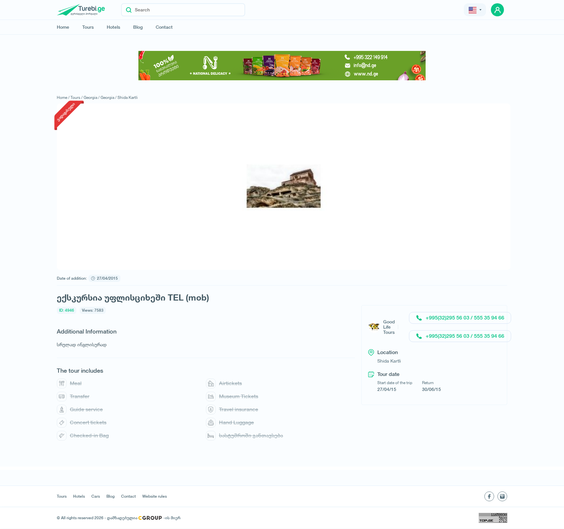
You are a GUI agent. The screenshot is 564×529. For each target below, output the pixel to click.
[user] (497, 9)
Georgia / (92, 97)
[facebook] (489, 496)
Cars (95, 496)
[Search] (129, 10)
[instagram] (502, 496)
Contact (164, 27)
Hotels (113, 27)
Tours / (76, 97)
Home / (63, 97)
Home (63, 27)
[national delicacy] (282, 65)
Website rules (154, 496)
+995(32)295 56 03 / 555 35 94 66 (465, 318)
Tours (88, 27)
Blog (138, 27)
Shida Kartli (128, 97)
